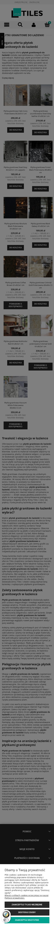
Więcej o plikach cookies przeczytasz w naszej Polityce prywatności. (27, 896)
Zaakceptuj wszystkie (27, 920)
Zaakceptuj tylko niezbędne (27, 905)
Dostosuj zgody (27, 912)
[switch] (6, 920)
